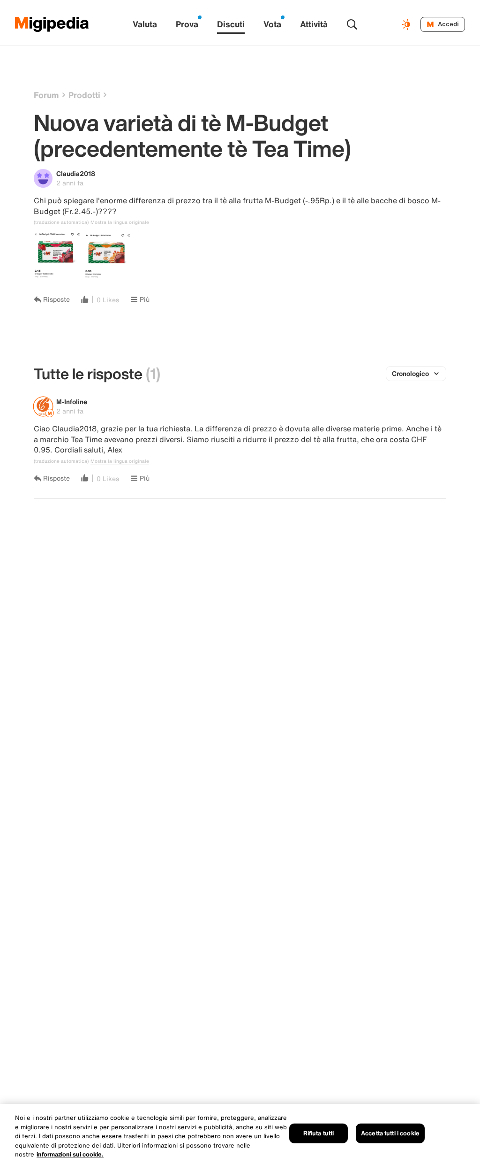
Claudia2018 (75, 173)
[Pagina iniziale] (52, 24)
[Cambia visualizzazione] (407, 24)
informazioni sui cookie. (70, 1154)
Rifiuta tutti (318, 1133)
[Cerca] (352, 24)
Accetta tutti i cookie (390, 1133)
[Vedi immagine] (57, 255)
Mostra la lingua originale (119, 222)
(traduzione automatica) (61, 222)
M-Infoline (71, 401)
